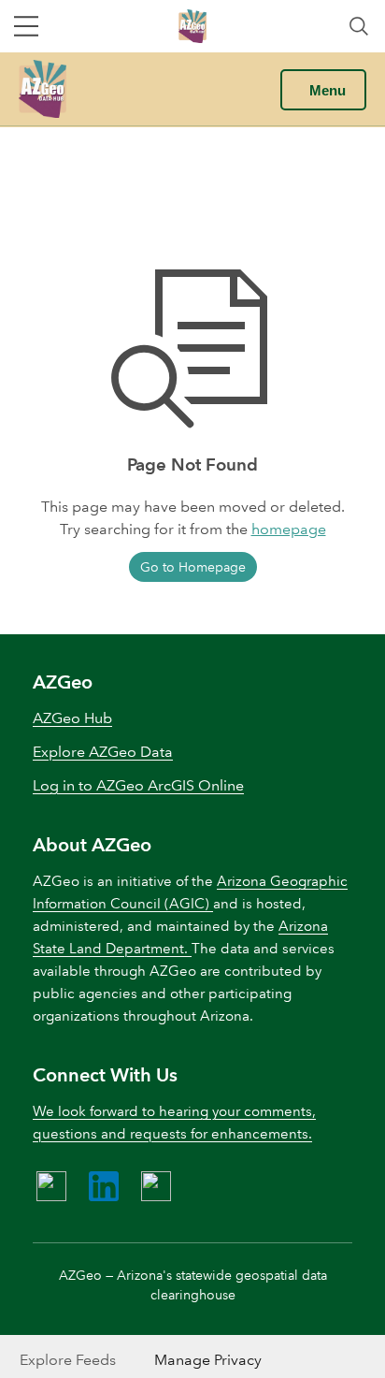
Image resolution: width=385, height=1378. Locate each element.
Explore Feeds (68, 1360)
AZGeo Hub (72, 718)
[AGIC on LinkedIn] (103, 1186)
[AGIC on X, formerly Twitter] (156, 1186)
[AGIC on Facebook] (51, 1186)
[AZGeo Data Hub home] (42, 89)
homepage (288, 529)
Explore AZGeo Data (103, 752)
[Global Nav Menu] (26, 26)
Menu (327, 90)
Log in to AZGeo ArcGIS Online (138, 785)
